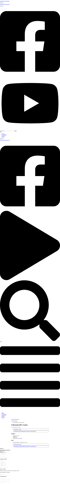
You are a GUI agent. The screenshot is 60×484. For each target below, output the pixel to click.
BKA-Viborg (4, 464)
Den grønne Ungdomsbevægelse (5, 481)
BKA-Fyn (3, 461)
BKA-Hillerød (4, 462)
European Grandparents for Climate (5, 479)
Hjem (2, 412)
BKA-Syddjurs (4, 463)
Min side (3, 417)
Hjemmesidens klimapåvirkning (4, 457)
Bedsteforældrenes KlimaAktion (5, 4)
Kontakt (3, 136)
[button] (30, 376)
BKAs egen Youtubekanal (4, 467)
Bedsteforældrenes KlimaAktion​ (5, 140)
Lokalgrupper (4, 134)
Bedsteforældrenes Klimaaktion (4, 1)
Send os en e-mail (2, 454)
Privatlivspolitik (2, 455)
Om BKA (3, 133)
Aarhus (21, 438)
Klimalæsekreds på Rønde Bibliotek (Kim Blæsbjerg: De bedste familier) (25, 431)
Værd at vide (4, 135)
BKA (3, 460)
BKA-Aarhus (4, 465)
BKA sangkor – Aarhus (17, 429)
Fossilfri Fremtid (2, 482)
